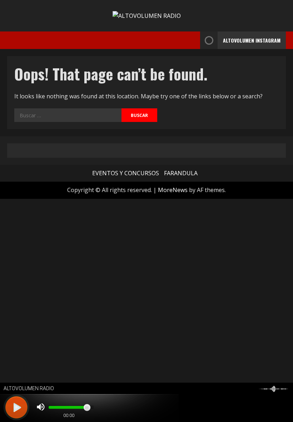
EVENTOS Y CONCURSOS (125, 173)
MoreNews (173, 190)
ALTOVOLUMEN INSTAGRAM (251, 40)
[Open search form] (193, 40)
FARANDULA (181, 173)
